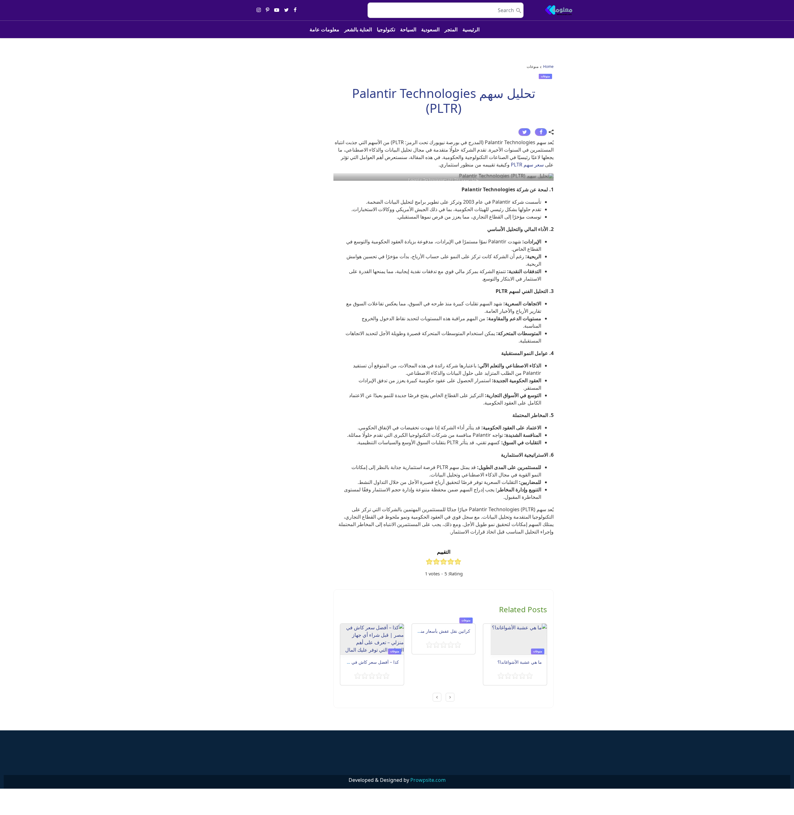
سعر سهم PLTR (527, 164)
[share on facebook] (541, 132)
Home (548, 66)
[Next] (437, 697)
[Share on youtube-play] (276, 10)
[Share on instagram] (258, 10)
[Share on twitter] (286, 10)
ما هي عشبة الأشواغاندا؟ (519, 662)
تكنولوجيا (386, 29)
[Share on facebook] (295, 10)
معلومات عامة (324, 29)
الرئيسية (471, 29)
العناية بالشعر (358, 29)
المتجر (450, 29)
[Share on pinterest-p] (267, 10)
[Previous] (450, 697)
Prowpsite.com (428, 780)
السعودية (430, 29)
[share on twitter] (524, 132)
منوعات (545, 76)
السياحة (408, 29)
